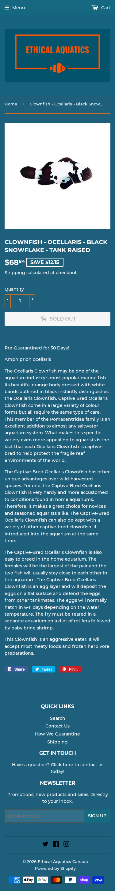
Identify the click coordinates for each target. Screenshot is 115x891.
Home (11, 103)
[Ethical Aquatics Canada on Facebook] (56, 845)
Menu (18, 7)
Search (57, 718)
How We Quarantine (57, 734)
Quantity (14, 289)
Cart (105, 7)
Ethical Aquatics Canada (63, 861)
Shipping (15, 272)
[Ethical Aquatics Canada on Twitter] (45, 845)
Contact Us (57, 726)
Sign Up (97, 815)
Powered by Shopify (55, 868)
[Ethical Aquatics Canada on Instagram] (66, 845)
